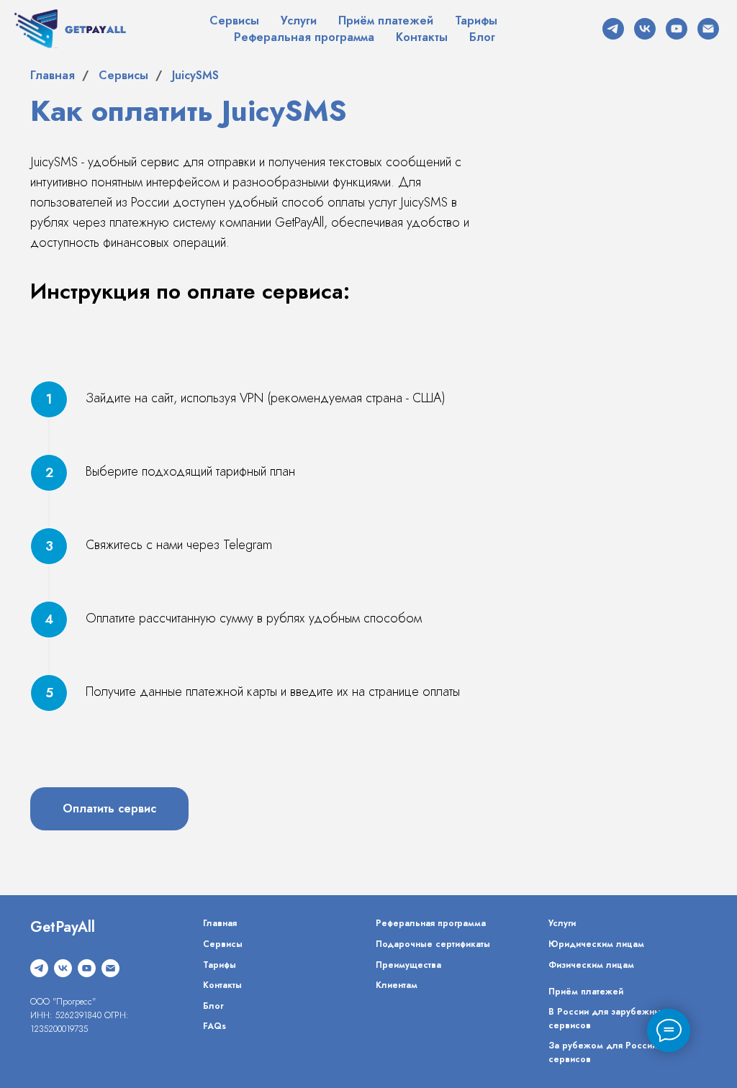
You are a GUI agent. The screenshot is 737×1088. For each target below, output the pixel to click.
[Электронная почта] (708, 29)
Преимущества (408, 964)
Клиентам (396, 985)
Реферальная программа (304, 37)
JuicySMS (195, 75)
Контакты (422, 37)
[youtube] (676, 29)
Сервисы (234, 20)
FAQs (214, 1026)
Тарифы (476, 20)
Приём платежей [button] (385, 20)
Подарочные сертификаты (433, 944)
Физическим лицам (591, 964)
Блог (482, 37)
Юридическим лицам (596, 944)
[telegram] (613, 29)
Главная (52, 75)
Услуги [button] (299, 20)
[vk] (645, 29)
